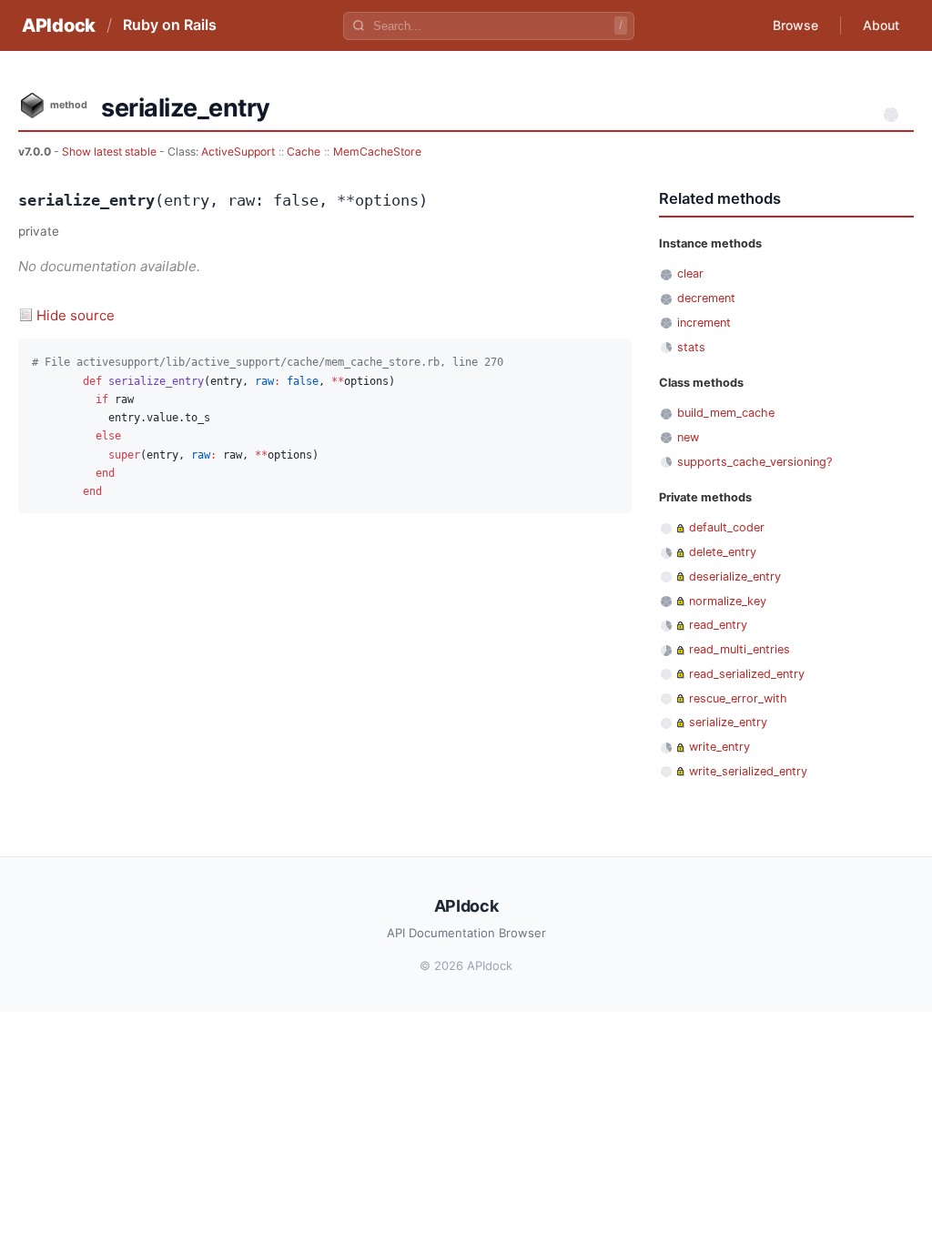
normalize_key (727, 601)
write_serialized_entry (748, 771)
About (881, 25)
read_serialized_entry (747, 674)
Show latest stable (110, 151)
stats (691, 347)
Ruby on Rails (170, 24)
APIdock (59, 25)
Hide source (75, 315)
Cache (303, 151)
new (688, 437)
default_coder (727, 527)
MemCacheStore (377, 151)
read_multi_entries (739, 649)
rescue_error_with (738, 698)
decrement (706, 298)
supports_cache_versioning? (754, 462)
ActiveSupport (238, 151)
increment (704, 322)
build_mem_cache (726, 412)
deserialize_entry (735, 576)
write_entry (719, 746)
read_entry (718, 625)
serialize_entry (728, 722)
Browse (795, 25)
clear (690, 273)
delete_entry (722, 552)
